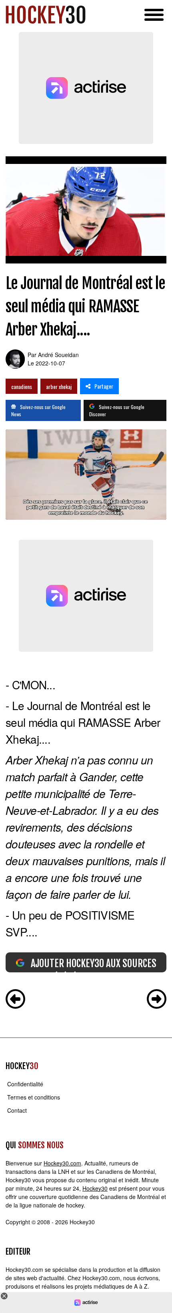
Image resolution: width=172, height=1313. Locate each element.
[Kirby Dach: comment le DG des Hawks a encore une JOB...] (15, 1000)
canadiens (21, 386)
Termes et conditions (33, 1097)
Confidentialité (25, 1084)
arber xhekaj (59, 386)
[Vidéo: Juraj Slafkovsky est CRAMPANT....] (156, 1000)
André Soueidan (58, 355)
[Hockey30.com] (46, 15)
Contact (17, 1110)
